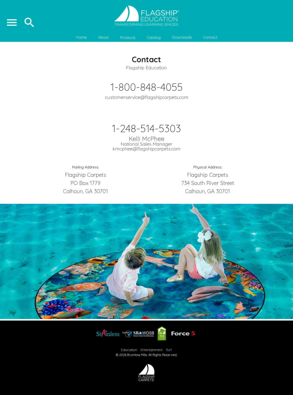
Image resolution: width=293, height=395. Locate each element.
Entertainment (151, 350)
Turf (169, 350)
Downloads (182, 37)
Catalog (154, 37)
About (103, 37)
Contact (210, 37)
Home (81, 37)
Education (129, 350)
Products (127, 37)
